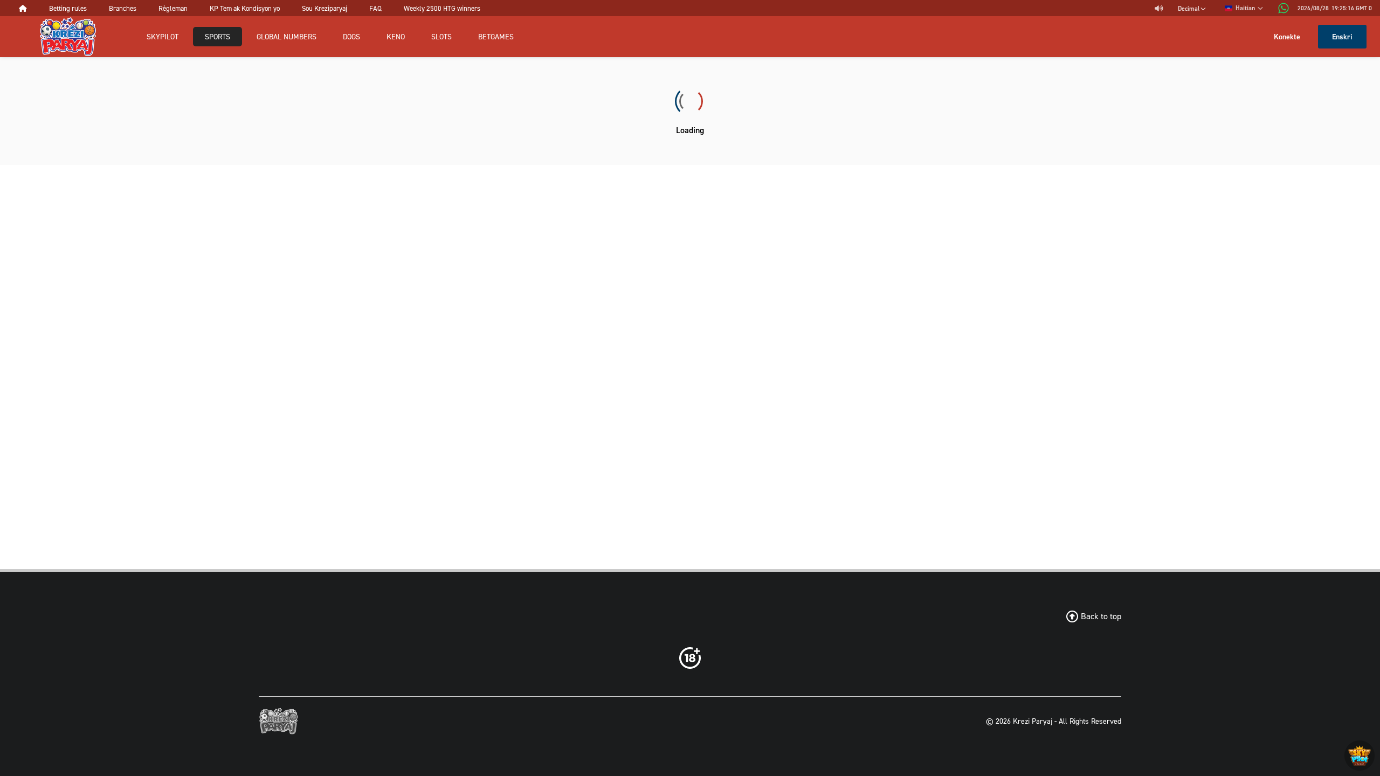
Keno (396, 36)
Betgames (496, 36)
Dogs (351, 36)
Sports (217, 36)
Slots (441, 36)
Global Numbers (286, 36)
